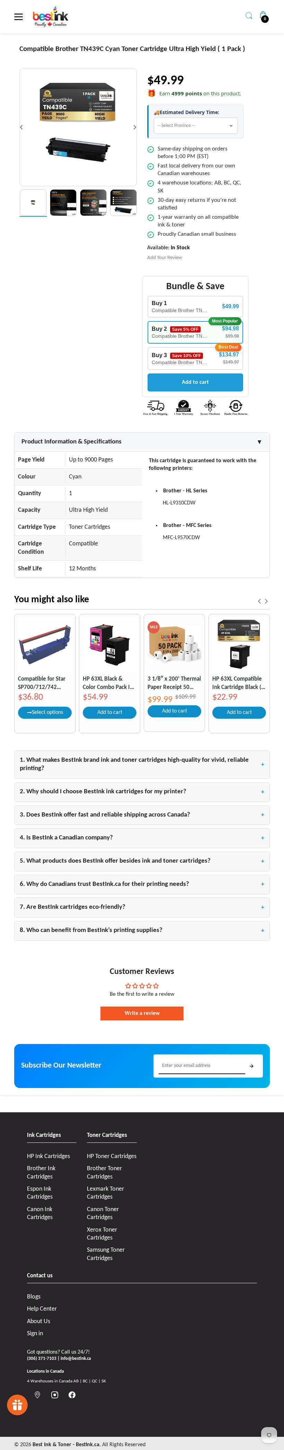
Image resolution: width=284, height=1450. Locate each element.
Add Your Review (164, 257)
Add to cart (195, 382)
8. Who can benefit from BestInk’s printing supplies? (142, 930)
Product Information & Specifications (142, 442)
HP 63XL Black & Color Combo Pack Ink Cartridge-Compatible (109, 683)
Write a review (142, 1013)
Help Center (42, 1309)
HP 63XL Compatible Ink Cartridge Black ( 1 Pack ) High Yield (239, 683)
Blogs (34, 1297)
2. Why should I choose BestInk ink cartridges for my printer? (142, 791)
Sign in (35, 1333)
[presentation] (259, 601)
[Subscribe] (251, 1066)
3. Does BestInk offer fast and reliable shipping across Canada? (142, 815)
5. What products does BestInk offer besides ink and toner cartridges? (142, 861)
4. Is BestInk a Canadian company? (142, 838)
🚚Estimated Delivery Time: (186, 112)
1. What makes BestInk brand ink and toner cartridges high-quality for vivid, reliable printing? (142, 764)
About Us (38, 1321)
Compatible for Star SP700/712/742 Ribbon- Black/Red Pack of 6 (41, 683)
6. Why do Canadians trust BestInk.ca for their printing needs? (142, 884)
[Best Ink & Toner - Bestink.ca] (50, 16)
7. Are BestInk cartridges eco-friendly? (142, 907)
